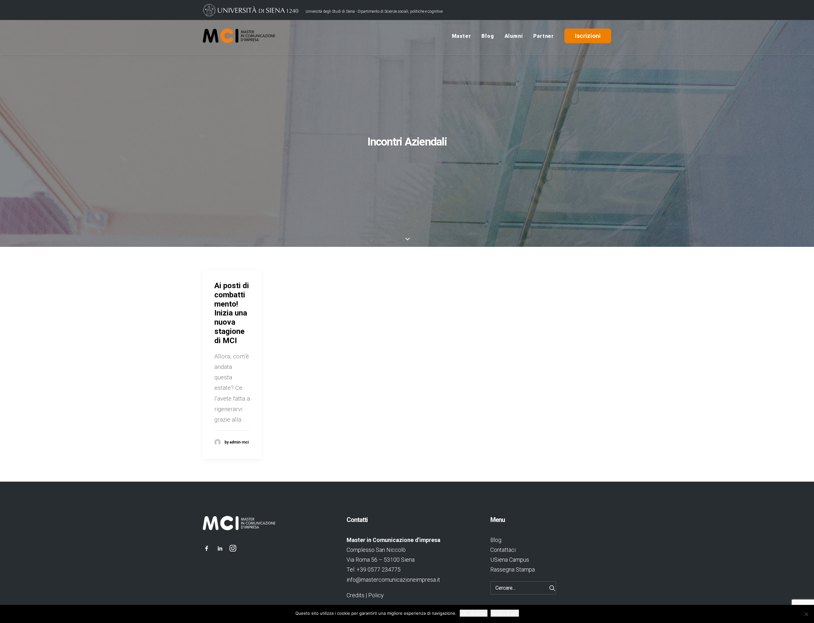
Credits (355, 595)
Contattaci (503, 549)
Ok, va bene (474, 613)
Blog (487, 36)
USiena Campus (509, 559)
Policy (375, 595)
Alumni (514, 36)
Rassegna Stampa (512, 569)
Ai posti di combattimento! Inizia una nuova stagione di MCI (231, 313)
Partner (543, 36)
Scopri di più (505, 613)
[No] (806, 614)
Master (461, 36)
